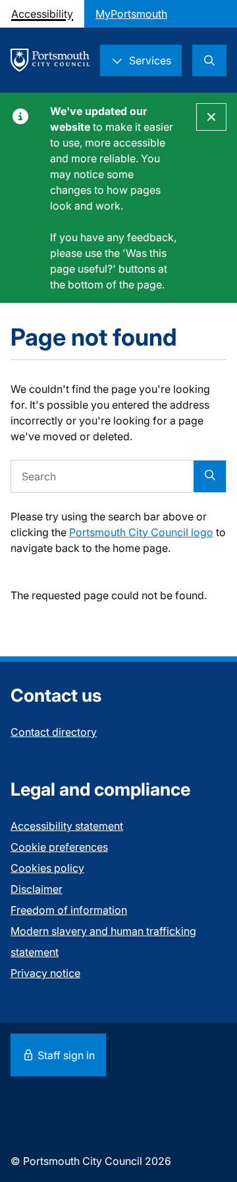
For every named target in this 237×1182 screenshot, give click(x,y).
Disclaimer (37, 889)
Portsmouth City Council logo (141, 532)
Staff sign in (65, 1055)
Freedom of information (69, 910)
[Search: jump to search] (209, 60)
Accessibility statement (67, 825)
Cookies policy (47, 868)
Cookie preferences (59, 846)
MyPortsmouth (131, 13)
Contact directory (54, 732)
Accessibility (42, 13)
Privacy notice (45, 973)
